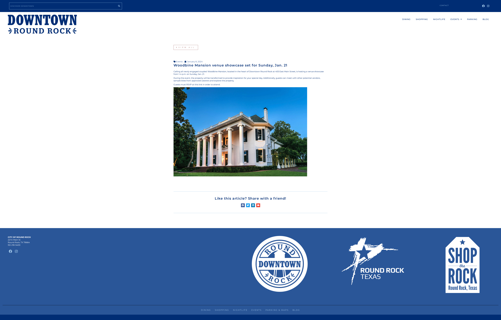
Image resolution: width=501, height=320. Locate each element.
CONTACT (444, 5)
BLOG (486, 19)
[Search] (119, 6)
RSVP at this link (194, 84)
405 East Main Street (285, 71)
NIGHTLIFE (439, 19)
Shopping (222, 310)
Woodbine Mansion (217, 71)
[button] (243, 205)
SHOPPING (422, 19)
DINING (406, 19)
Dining (206, 310)
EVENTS (455, 19)
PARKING (472, 19)
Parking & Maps (277, 310)
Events (179, 61)
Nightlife (240, 310)
